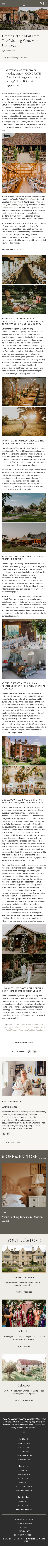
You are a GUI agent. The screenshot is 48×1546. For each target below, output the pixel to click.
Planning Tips (24, 1459)
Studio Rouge (14, 57)
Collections (24, 1447)
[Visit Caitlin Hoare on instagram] (8, 1133)
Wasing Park (26, 57)
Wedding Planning (35, 1029)
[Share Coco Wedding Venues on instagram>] (24, 1432)
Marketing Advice (24, 1486)
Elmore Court (30, 199)
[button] (3, 3)
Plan (4, 1212)
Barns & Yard (14, 1024)
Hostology (6, 213)
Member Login (24, 1474)
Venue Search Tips (24, 1455)
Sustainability (24, 1531)
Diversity (24, 1527)
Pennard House (8, 208)
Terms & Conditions (24, 1519)
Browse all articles (24, 1042)
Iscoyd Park (22, 205)
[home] (24, 3)
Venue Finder (24, 1443)
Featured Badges (24, 1490)
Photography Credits (24, 1535)
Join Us (24, 1470)
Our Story (24, 1482)
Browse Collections (24, 1400)
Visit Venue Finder (24, 1292)
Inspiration (24, 1451)
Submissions (24, 1478)
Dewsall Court (16, 202)
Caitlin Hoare (9, 51)
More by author (13, 1142)
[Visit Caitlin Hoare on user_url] (4, 1133)
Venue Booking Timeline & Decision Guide (22, 1219)
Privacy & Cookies (24, 1523)
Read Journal (24, 1346)
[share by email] (35, 1051)
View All (42, 1158)
